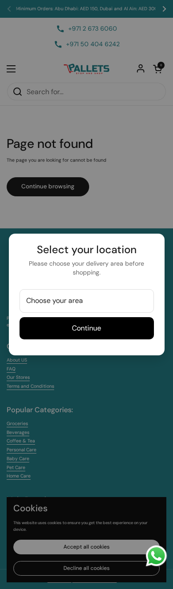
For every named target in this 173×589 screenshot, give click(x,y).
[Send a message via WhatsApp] (156, 556)
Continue (86, 328)
